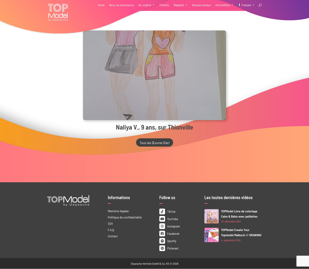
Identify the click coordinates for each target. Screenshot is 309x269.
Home (101, 5)
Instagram (173, 226)
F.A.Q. (111, 230)
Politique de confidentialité (125, 217)
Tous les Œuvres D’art (155, 142)
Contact (113, 236)
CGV (110, 223)
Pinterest (172, 248)
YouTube (172, 219)
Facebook (172, 233)
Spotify (171, 241)
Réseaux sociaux (201, 5)
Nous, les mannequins (121, 5)
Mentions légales (118, 211)
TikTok (170, 211)
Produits (164, 5)
